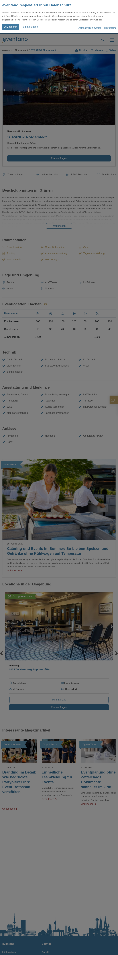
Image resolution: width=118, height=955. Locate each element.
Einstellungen (30, 27)
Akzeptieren (10, 27)
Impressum (110, 28)
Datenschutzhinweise (89, 28)
